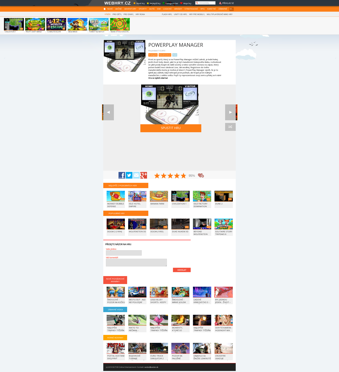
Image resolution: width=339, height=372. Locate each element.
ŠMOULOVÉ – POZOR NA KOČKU (116, 301)
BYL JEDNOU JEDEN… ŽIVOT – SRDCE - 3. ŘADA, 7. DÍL (223, 303)
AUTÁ (151, 8)
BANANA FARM (157, 203)
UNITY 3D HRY (180, 14)
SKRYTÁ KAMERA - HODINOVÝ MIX (223, 329)
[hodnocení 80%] (177, 176)
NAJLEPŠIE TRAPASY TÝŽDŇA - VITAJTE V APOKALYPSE (158, 331)
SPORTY (143, 8)
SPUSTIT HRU (171, 128)
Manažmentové (165, 55)
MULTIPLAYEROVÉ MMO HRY (219, 14)
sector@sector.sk (151, 367)
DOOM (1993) (156, 231)
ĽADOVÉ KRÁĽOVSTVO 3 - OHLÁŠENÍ (201, 302)
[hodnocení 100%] (183, 176)
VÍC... (231, 9)
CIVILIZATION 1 (10, 32)
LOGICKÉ (167, 8)
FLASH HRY (167, 14)
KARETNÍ (211, 8)
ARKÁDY (178, 8)
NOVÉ (110, 8)
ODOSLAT (181, 270)
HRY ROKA (140, 14)
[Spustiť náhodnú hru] (230, 127)
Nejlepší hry (155, 3)
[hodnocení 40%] (163, 176)
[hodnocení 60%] (170, 176)
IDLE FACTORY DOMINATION (200, 205)
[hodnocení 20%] (157, 176)
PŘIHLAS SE (228, 3)
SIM (158, 8)
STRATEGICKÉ (191, 8)
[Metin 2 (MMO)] (230, 112)
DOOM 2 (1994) (114, 231)
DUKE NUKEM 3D (180, 231)
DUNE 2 (218, 203)
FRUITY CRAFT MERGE (34, 32)
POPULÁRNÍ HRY (117, 213)
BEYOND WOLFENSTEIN (201, 232)
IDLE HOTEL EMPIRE (134, 205)
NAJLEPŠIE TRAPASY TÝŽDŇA (202, 329)
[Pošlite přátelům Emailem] (136, 175)
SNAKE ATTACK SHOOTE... (120, 32)
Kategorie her (172, 3)
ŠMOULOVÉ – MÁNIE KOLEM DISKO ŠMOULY (179, 302)
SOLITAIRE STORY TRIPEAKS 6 (223, 232)
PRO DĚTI (117, 14)
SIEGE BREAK (72, 32)
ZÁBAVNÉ (222, 8)
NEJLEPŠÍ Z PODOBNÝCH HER (123, 185)
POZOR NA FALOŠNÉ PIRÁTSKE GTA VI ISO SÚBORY (180, 359)
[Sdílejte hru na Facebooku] (122, 175)
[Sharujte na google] (143, 175)
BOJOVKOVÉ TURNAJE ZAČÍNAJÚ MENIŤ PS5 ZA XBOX (136, 359)
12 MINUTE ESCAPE (54, 32)
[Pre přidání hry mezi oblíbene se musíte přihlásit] (201, 175)
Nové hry (140, 3)
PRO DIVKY (128, 14)
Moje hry (187, 3)
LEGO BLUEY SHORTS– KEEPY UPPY (158, 302)
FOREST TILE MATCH (96, 32)
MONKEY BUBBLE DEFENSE (115, 205)
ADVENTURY (130, 8)
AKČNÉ (118, 8)
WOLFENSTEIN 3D (137, 231)
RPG (202, 8)
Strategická (153, 55)
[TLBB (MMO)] (108, 112)
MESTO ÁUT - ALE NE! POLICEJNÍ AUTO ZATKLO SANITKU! (137, 303)
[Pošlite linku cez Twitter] (129, 175)
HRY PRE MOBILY (196, 14)
